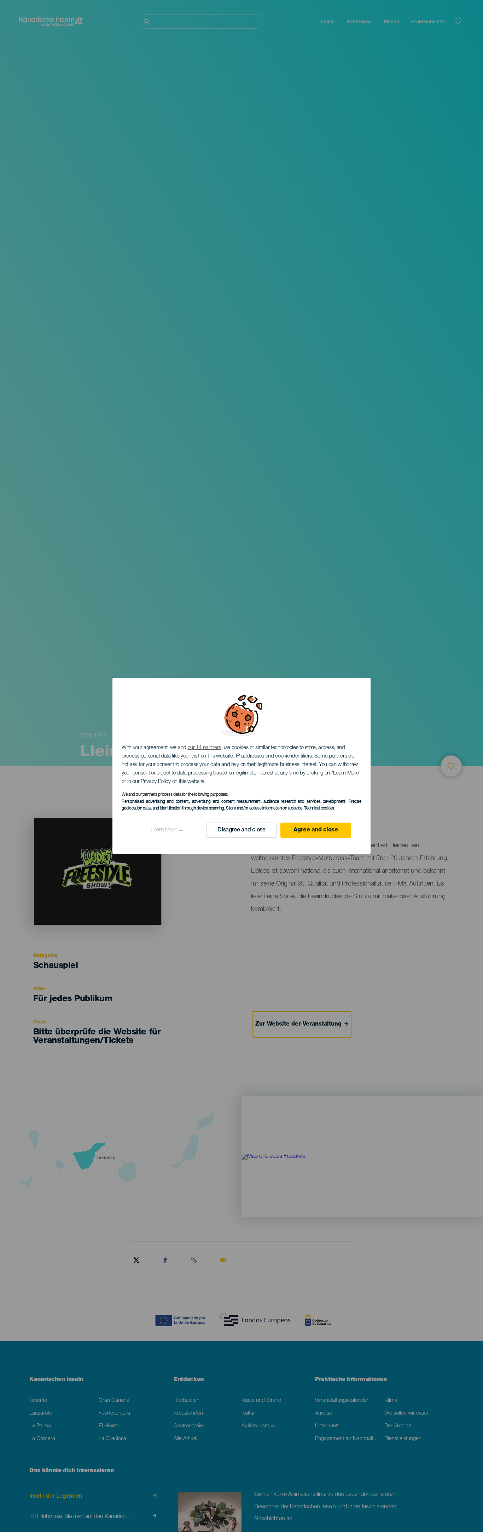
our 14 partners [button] (204, 747)
